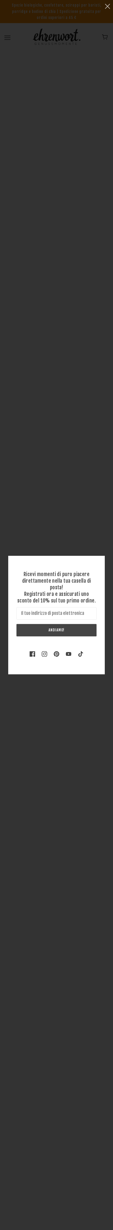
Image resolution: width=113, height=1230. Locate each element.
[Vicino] (107, 6)
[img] (32, 653)
